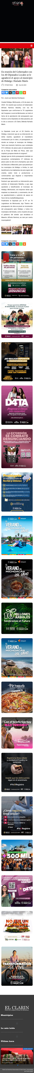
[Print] (24, 92)
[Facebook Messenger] (6, 92)
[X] (10, 92)
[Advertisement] (17, 25)
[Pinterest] (17, 92)
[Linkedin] (13, 92)
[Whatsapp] (20, 92)
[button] (31, 45)
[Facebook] (3, 92)
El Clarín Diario (9, 85)
